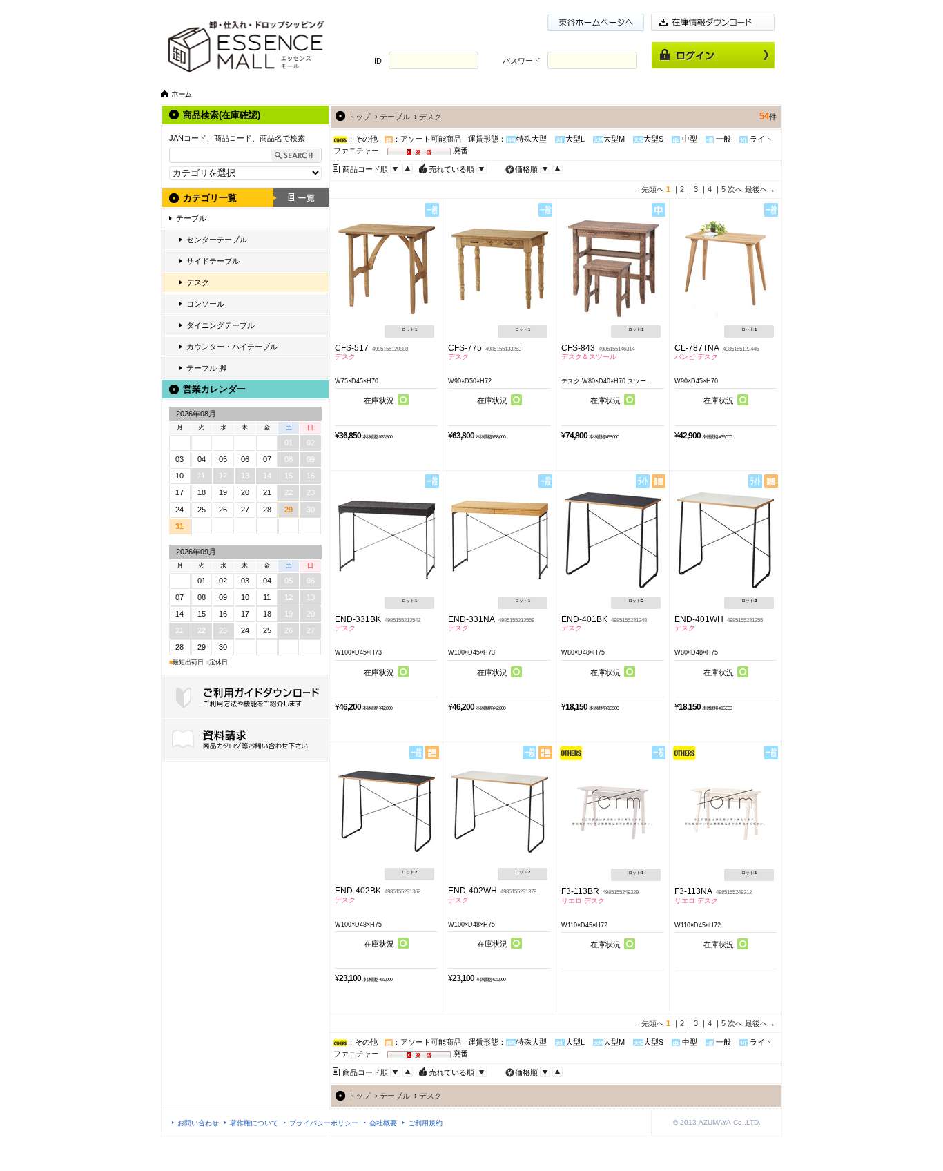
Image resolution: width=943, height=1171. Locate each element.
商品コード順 (365, 169)
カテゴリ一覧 (210, 198)
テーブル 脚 (206, 368)
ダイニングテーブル (220, 325)
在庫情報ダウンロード (713, 22)
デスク (197, 282)
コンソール (205, 304)
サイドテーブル (213, 261)
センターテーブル (216, 239)
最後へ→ (760, 189)
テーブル (191, 218)
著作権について (254, 1123)
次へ (735, 189)
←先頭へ (649, 189)
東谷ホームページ (595, 22)
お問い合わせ (198, 1123)
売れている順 (451, 169)
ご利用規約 (425, 1123)
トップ (359, 117)
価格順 (526, 169)
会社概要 (383, 1123)
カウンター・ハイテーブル (232, 346)
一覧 (301, 197)
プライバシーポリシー (323, 1123)
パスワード (522, 61)
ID (378, 61)
